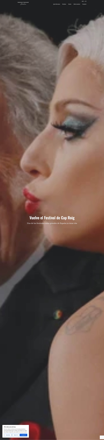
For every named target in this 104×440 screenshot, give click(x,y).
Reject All (16, 434)
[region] (15, 431)
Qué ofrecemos (56, 4)
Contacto (84, 4)
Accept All (23, 434)
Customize (8, 434)
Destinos (64, 4)
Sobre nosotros (77, 4)
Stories (69, 4)
